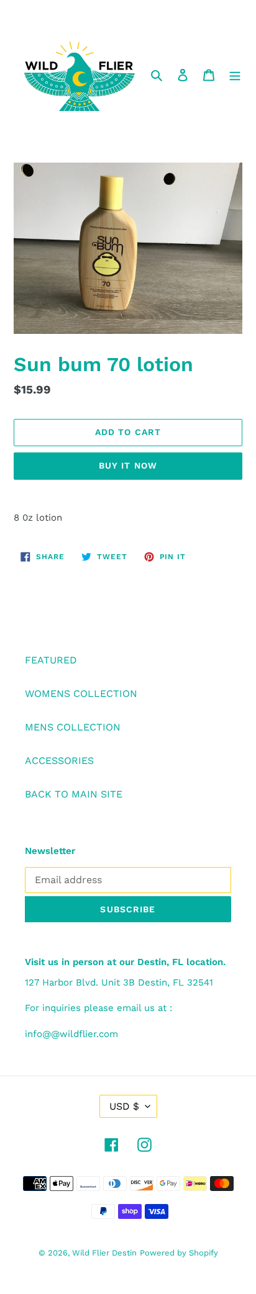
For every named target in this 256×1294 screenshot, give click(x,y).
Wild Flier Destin (104, 1252)
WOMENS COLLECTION (81, 693)
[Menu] (235, 74)
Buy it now (128, 465)
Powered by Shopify (179, 1252)
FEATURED (51, 660)
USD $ (124, 1106)
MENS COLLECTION (73, 727)
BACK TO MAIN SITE (73, 794)
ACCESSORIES (59, 760)
